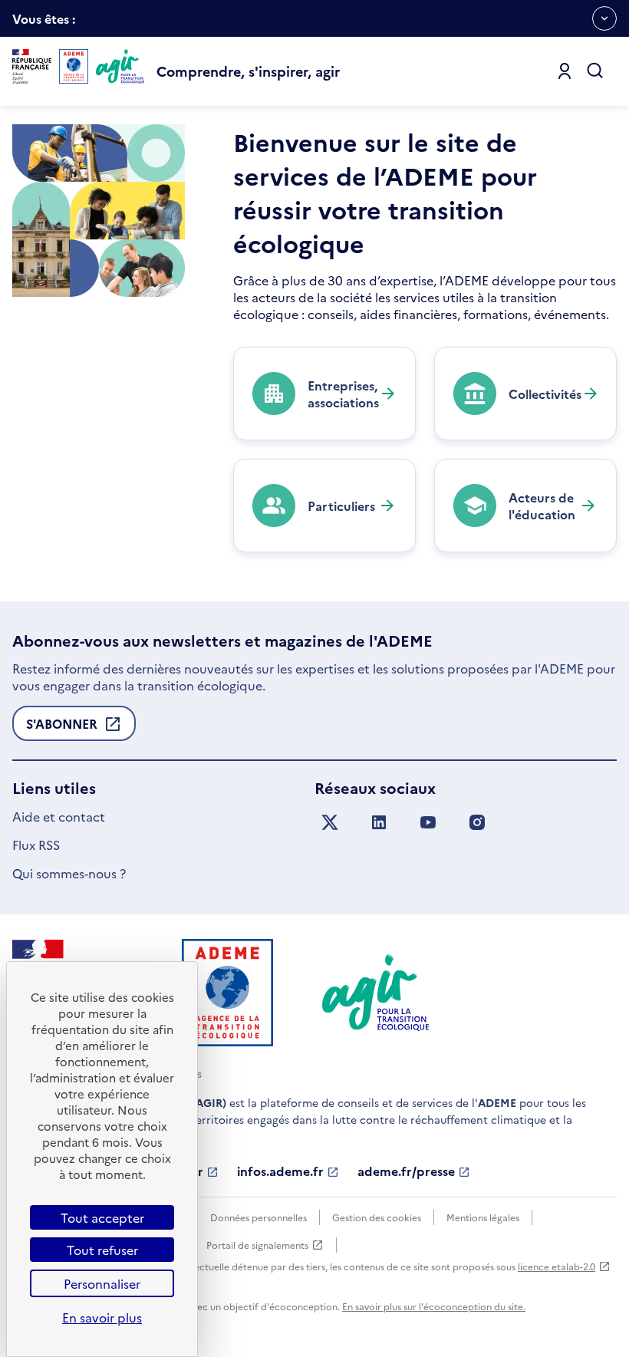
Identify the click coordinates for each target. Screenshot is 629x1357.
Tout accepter (102, 1217)
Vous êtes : (43, 23)
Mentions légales (482, 1217)
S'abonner (61, 728)
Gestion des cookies (376, 1217)
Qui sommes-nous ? (69, 873)
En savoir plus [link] (102, 1317)
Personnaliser (102, 1283)
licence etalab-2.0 (556, 1266)
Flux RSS (36, 844)
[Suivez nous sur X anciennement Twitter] (329, 823)
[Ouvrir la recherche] (595, 71)
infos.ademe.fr (280, 1171)
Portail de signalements (257, 1245)
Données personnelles (258, 1217)
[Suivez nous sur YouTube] (428, 822)
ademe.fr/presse (406, 1171)
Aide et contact (58, 816)
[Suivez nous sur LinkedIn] (379, 822)
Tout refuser (102, 1249)
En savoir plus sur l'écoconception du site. (433, 1306)
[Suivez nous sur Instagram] (477, 823)
